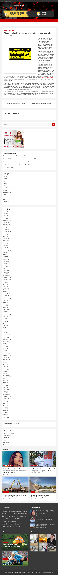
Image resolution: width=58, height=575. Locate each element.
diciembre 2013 (6, 394)
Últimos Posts (35, 507)
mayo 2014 (5, 385)
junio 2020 (5, 284)
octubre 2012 (6, 417)
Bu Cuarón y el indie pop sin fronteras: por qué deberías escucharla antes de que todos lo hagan (25, 156)
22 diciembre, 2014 (8, 35)
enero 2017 (5, 332)
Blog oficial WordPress (8, 433)
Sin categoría (6, 201)
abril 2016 (5, 348)
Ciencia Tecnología (7, 180)
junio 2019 (5, 304)
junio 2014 (5, 384)
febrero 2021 (6, 272)
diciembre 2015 (6, 353)
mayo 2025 (5, 227)
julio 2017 (5, 322)
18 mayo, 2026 (6, 498)
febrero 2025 (6, 229)
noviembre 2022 (7, 250)
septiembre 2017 (7, 318)
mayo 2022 (5, 256)
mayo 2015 (5, 366)
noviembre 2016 (7, 336)
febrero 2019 (6, 311)
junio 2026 (5, 211)
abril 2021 (5, 268)
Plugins (5, 440)
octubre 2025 (6, 222)
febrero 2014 (6, 391)
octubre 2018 (6, 313)
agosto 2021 (6, 265)
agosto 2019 (6, 300)
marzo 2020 (6, 288)
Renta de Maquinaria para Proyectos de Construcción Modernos (18, 161)
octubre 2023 (6, 238)
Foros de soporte (7, 437)
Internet (5, 190)
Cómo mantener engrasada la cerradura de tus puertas (42, 104)
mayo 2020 (5, 286)
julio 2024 (5, 236)
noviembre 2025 (7, 220)
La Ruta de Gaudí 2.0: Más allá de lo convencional (14, 167)
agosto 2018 (6, 316)
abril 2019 (5, 307)
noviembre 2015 (7, 355)
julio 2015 (5, 362)
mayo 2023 (5, 245)
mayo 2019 (5, 306)
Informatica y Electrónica (9, 189)
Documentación (7, 435)
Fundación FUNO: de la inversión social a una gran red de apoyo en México (20, 158)
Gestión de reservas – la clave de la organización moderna (15, 545)
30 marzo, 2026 (34, 498)
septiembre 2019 (7, 298)
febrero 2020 (6, 290)
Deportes (5, 183)
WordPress (50, 572)
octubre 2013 (6, 398)
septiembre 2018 (7, 314)
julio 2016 (5, 343)
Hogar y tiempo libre (9, 30)
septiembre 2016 (7, 339)
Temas (4, 444)
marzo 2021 (6, 270)
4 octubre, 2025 (6, 548)
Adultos (5, 176)
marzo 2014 (6, 389)
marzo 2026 (6, 215)
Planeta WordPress (7, 439)
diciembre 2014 (6, 375)
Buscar (53, 124)
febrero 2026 (6, 217)
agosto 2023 (6, 240)
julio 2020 (5, 282)
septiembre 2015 (7, 359)
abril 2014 (5, 387)
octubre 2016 (6, 338)
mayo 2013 (5, 407)
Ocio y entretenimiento (8, 197)
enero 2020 (5, 291)
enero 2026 (5, 219)
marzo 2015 (6, 369)
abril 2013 (5, 409)
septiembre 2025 (7, 224)
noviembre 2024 (7, 231)
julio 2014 (5, 382)
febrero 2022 (6, 259)
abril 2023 (5, 247)
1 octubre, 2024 (6, 564)
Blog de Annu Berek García (18, 572)
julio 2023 (5, 242)
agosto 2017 (6, 320)
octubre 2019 (6, 297)
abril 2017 (5, 327)
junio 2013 (5, 405)
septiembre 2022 (7, 252)
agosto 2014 (6, 380)
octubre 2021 (6, 261)
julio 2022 (5, 254)
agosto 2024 (6, 234)
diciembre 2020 (6, 275)
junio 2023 (5, 243)
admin (14, 35)
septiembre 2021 (7, 263)
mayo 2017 (5, 325)
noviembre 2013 (7, 396)
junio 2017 (5, 323)
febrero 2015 (6, 371)
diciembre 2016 (6, 334)
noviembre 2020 (7, 277)
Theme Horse (34, 572)
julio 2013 (5, 403)
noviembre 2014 (7, 377)
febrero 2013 (6, 412)
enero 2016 (5, 352)
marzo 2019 (6, 309)
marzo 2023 (6, 249)
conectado (17, 116)
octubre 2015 (6, 357)
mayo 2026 (5, 213)
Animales (5, 178)
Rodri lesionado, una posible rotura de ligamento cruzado (13, 562)
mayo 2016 (5, 346)
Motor (4, 194)
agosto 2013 (6, 401)
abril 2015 (5, 368)
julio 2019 (5, 302)
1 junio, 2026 (33, 472)
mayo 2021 (5, 266)
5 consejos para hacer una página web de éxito (15, 104)
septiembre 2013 (7, 400)
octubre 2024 (6, 233)
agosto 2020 (6, 281)
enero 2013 (5, 414)
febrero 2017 (6, 330)
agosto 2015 (6, 361)
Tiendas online (6, 203)
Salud (4, 199)
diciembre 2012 (6, 416)
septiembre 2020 (7, 279)
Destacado (6, 532)
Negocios (5, 196)
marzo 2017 (6, 329)
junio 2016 (5, 345)
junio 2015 (5, 364)
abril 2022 (5, 258)
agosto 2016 (6, 341)
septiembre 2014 (7, 378)
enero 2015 (5, 373)
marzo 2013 (6, 410)
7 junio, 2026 (6, 474)
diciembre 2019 (6, 293)
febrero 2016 (6, 350)
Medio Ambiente (7, 192)
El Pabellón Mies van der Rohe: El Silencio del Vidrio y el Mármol (17, 164)
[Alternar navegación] (4, 20)
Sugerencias (6, 442)
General (5, 185)
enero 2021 (5, 274)
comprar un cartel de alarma (47, 77)
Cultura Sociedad (7, 181)
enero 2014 (5, 393)
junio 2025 (5, 226)
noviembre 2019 (7, 295)
